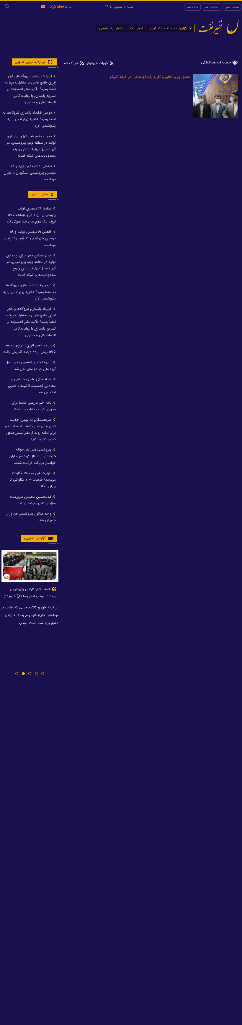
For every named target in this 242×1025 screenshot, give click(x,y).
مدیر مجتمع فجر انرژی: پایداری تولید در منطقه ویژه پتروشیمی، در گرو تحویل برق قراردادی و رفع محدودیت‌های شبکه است (31, 146)
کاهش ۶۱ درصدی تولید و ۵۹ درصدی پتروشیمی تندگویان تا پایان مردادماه (30, 172)
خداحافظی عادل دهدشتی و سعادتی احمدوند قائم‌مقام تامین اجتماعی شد (32, 385)
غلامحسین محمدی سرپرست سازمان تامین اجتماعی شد (33, 500)
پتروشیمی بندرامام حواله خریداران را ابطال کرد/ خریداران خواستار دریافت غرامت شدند (32, 456)
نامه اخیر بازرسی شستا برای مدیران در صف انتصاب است (34, 406)
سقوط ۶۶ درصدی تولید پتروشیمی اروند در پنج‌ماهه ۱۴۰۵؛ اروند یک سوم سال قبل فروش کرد (30, 215)
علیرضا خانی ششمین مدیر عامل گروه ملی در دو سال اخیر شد (31, 365)
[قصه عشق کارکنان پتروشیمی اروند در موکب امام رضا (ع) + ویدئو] (29, 566)
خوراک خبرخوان (96, 63)
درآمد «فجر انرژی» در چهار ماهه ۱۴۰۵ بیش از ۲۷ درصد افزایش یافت (29, 349)
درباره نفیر (192, 7)
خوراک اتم (72, 63)
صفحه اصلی (232, 7)
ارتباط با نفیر (212, 7)
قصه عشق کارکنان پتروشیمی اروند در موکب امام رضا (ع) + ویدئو (30, 592)
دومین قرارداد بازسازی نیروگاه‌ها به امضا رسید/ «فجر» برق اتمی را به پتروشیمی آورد (29, 119)
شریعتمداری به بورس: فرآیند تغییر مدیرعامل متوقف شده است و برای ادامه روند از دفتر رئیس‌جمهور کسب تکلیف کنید (30, 429)
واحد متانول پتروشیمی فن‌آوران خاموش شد (31, 517)
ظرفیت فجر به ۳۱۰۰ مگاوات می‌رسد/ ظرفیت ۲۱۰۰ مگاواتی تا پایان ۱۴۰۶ (32, 479)
